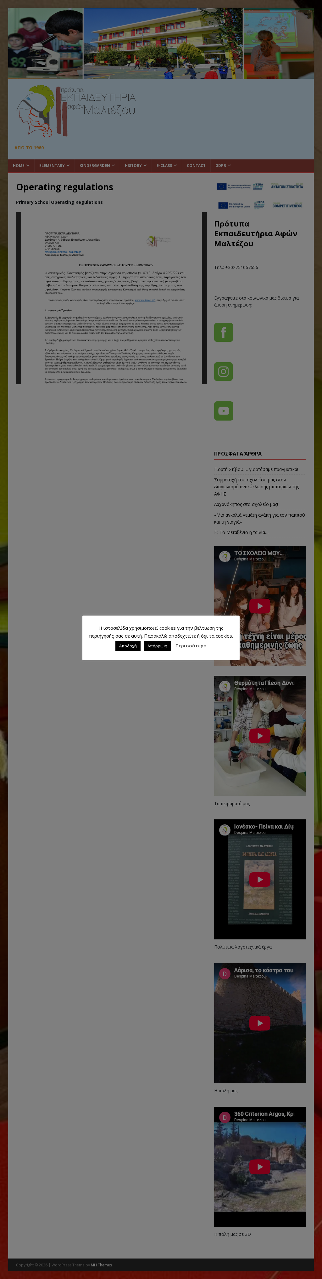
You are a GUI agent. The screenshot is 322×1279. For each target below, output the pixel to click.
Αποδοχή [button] (128, 646)
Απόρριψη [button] (157, 646)
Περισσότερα (191, 645)
